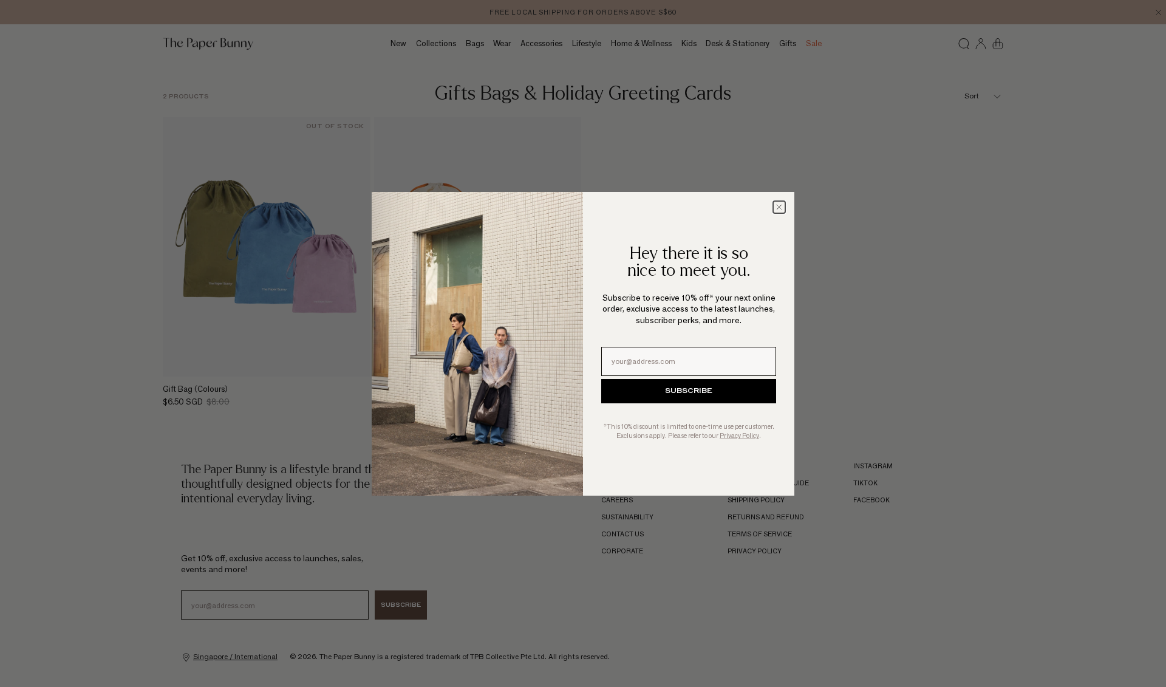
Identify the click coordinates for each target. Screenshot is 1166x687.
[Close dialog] (779, 207)
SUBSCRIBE (688, 391)
